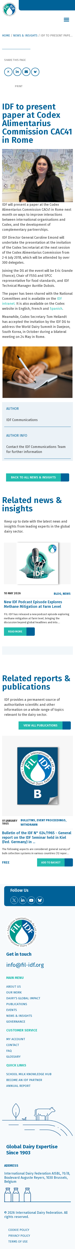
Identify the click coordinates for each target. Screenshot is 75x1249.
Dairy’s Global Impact (23, 998)
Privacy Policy (19, 1236)
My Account (15, 1039)
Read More (15, 631)
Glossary (13, 1056)
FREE (6, 862)
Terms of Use (18, 1241)
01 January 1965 (9, 822)
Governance (15, 1021)
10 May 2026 (12, 593)
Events (11, 1010)
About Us (13, 986)
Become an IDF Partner (24, 1080)
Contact (12, 1045)
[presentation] (7, 650)
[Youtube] (31, 900)
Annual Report (18, 1086)
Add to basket (50, 862)
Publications (16, 1004)
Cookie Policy (18, 1230)
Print (18, 86)
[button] (66, 19)
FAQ (9, 1051)
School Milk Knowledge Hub (28, 1074)
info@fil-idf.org (25, 965)
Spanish (56, 309)
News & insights (19, 1016)
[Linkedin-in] (22, 900)
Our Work (14, 992)
